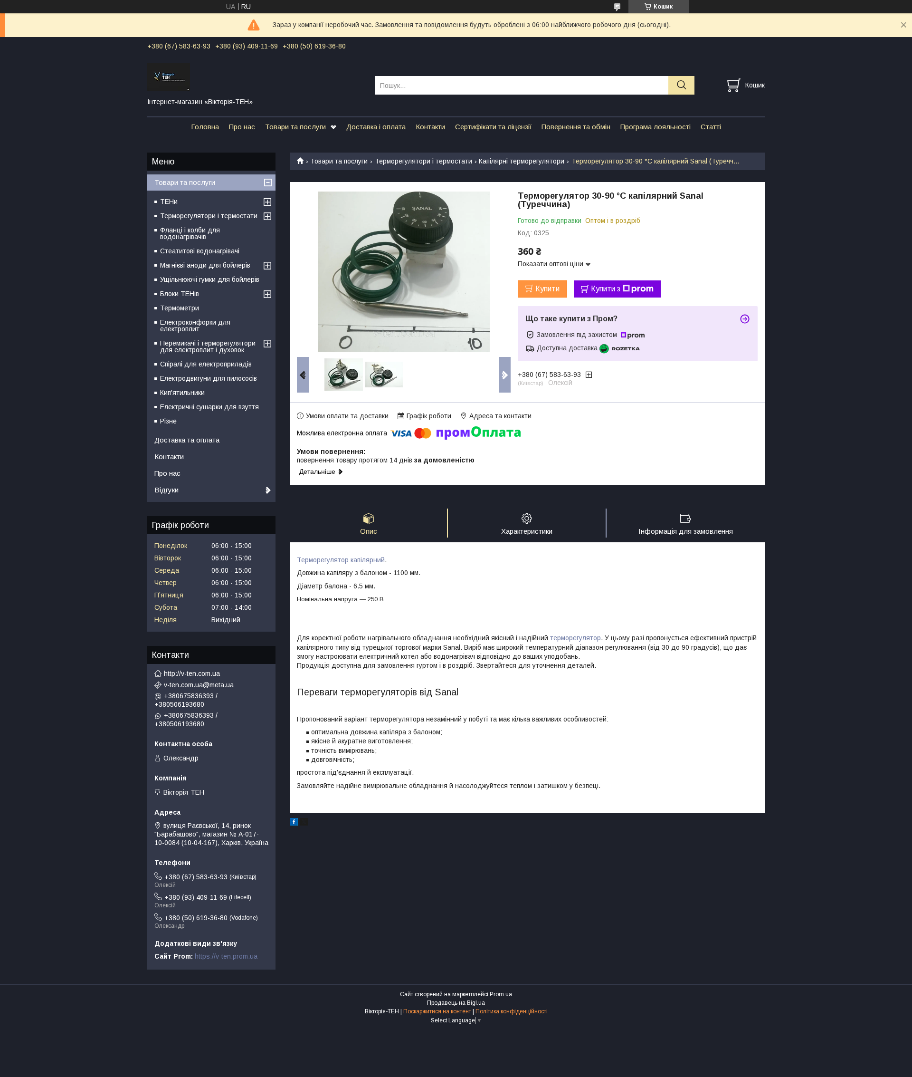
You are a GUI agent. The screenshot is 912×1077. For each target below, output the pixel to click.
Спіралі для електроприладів (206, 364)
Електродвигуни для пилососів (208, 378)
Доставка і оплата (376, 127)
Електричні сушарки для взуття (209, 407)
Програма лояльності (655, 127)
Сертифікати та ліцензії (493, 127)
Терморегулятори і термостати (423, 161)
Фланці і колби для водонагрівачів (190, 233)
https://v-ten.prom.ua (226, 956)
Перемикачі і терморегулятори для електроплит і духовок (208, 346)
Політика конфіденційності (511, 1011)
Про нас (242, 127)
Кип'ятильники (182, 392)
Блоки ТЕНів (179, 294)
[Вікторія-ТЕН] (255, 76)
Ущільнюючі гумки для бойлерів (209, 279)
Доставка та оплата (186, 440)
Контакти (430, 127)
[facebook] (294, 823)
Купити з (605, 289)
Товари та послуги (295, 127)
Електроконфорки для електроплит (195, 325)
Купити (547, 289)
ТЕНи (169, 201)
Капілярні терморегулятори (521, 161)
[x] (304, 823)
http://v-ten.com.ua (192, 673)
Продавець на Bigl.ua (456, 1003)
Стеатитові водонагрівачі (199, 251)
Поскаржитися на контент (437, 1011)
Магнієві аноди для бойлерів (205, 265)
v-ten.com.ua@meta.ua (199, 685)
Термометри (179, 308)
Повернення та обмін (576, 127)
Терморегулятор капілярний (341, 560)
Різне (168, 421)
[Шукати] (681, 85)
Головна (205, 127)
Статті (711, 127)
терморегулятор (575, 638)
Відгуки (166, 490)
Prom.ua (501, 994)
